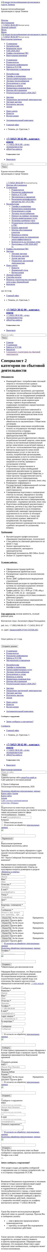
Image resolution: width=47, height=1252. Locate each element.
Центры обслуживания (7, 21)
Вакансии (10, 349)
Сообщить (5, 726)
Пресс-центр (11, 111)
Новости (10, 113)
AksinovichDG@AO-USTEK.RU (23, 630)
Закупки (10, 97)
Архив (9, 107)
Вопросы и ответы (14, 86)
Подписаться (7, 839)
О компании (11, 44)
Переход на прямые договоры (24, 216)
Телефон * (5, 950)
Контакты (10, 284)
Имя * (3, 879)
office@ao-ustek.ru (14, 149)
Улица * (4, 894)
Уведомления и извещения (18, 69)
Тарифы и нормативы (16, 76)
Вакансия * (6, 1069)
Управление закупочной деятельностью (24, 99)
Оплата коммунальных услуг (19, 78)
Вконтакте (11, 159)
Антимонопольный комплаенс (20, 120)
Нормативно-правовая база (18, 88)
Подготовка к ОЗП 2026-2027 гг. (24, 245)
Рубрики (5, 820)
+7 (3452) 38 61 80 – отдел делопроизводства (17, 145)
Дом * (3, 900)
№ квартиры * (7, 1021)
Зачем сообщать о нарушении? (19, 721)
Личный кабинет (8, 27)
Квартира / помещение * (12, 905)
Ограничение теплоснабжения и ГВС (25, 224)
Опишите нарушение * (11, 1124)
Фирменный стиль (19, 270)
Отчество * (6, 884)
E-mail (4, 817)
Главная (9, 342)
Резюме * (5, 1074)
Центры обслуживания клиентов (21, 231)
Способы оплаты (13, 277)
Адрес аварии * (8, 1016)
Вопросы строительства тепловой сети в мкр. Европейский (21, 280)
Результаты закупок (15, 104)
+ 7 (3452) (9, 25)
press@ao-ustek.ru (28, 777)
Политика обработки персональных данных (20, 948)
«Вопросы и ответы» (10, 872)
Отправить (6, 964)
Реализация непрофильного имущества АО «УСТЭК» (23, 200)
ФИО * (4, 1064)
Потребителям (12, 46)
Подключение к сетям (16, 83)
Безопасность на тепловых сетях (25, 242)
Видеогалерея (12, 116)
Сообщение (6, 1026)
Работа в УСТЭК (13, 67)
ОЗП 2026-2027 (13, 51)
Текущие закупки (14, 102)
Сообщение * (7, 910)
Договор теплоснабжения (17, 81)
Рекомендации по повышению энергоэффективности (25, 238)
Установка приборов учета (23, 220)
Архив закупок (18, 258)
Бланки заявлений (19, 227)
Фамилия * (6, 874)
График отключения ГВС (17, 53)
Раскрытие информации (17, 65)
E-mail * (4, 889)
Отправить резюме (9, 646)
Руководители (12, 62)
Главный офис (12, 125)
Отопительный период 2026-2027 (21, 93)
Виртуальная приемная (11, 39)
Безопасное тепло (14, 48)
